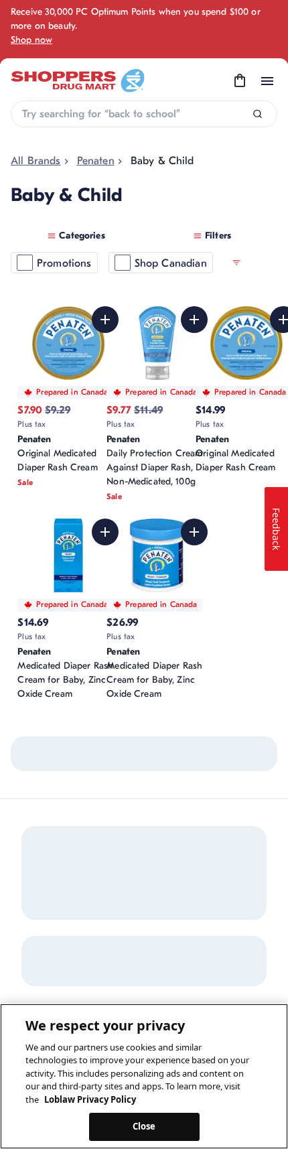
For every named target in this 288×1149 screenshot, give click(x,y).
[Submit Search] (258, 114)
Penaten (96, 161)
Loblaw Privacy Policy (90, 1099)
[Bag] (239, 81)
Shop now (31, 40)
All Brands (36, 161)
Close (144, 1126)
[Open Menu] (267, 81)
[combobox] (144, 113)
